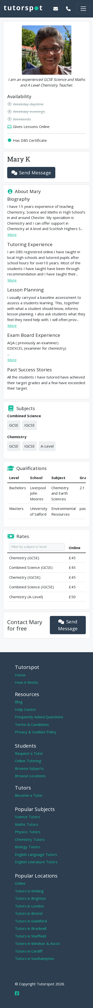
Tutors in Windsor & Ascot (37, 943)
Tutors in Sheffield (30, 936)
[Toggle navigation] (83, 9)
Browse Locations (30, 775)
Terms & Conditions (32, 724)
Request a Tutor (29, 753)
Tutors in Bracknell (30, 928)
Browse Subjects (29, 768)
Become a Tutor (29, 795)
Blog (19, 701)
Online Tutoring (28, 760)
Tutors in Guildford (31, 920)
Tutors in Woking (29, 890)
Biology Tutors (27, 846)
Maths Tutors (26, 824)
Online (20, 883)
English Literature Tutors (36, 861)
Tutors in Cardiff (28, 951)
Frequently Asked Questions (39, 716)
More (12, 234)
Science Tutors (27, 816)
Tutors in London (29, 905)
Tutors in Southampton (34, 958)
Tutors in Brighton (30, 898)
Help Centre (25, 709)
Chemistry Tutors (30, 839)
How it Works (26, 682)
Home (20, 674)
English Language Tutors (36, 854)
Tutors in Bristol (28, 913)
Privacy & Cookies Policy (35, 731)
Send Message (35, 172)
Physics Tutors (27, 831)
